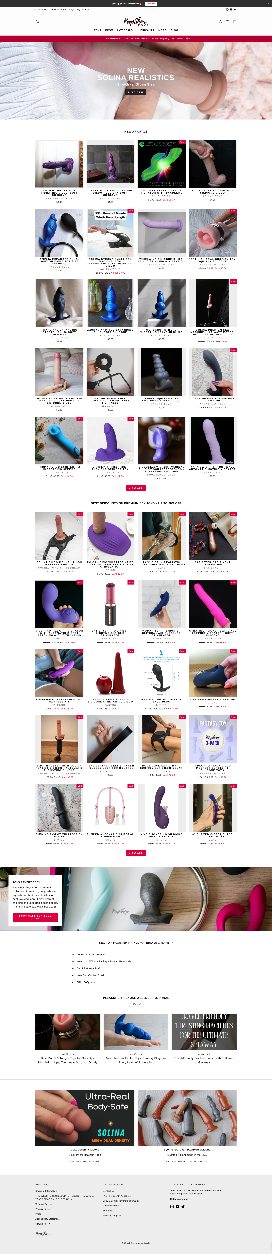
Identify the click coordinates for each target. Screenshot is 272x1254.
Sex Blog (107, 1210)
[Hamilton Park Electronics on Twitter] (183, 1206)
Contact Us (41, 9)
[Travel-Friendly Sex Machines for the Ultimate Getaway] (204, 1032)
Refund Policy (42, 1224)
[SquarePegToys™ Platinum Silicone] (187, 1118)
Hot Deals (125, 30)
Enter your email (179, 1199)
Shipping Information (46, 1191)
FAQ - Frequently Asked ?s (117, 1196)
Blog (174, 30)
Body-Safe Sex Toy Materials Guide (121, 1201)
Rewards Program (112, 1215)
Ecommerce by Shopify (140, 1243)
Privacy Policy (42, 1209)
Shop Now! (151, 4)
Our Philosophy (58, 9)
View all (136, 488)
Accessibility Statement (47, 1219)
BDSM (109, 30)
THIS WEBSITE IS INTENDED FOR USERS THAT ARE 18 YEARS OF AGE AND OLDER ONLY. (64, 1197)
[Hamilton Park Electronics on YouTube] (177, 1206)
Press (38, 1214)
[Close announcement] (268, 4)
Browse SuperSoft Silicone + (187, 1161)
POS (124, 1243)
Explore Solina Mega (85, 1161)
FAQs (71, 9)
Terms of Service (44, 1204)
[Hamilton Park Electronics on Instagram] (172, 1206)
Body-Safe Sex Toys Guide (35, 917)
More (162, 30)
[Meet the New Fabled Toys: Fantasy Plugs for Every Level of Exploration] (136, 1032)
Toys (97, 30)
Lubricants (145, 30)
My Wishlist (83, 9)
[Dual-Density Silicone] (84, 1118)
